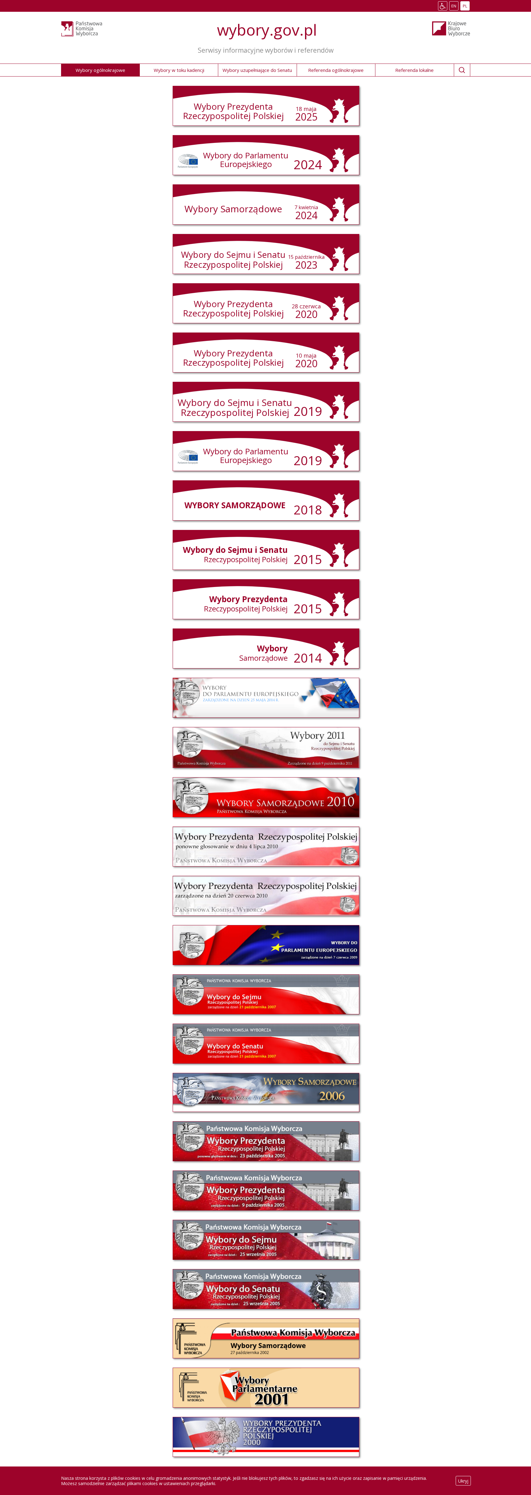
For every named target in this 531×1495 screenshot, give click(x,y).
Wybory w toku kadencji (179, 70)
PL (466, 7)
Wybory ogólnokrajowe (100, 70)
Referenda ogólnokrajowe (336, 70)
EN (454, 7)
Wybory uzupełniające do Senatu (257, 70)
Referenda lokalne (414, 70)
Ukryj (463, 1481)
